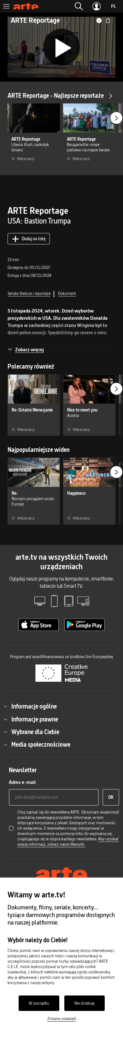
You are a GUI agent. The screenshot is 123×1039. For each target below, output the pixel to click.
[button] (79, 6)
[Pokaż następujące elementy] (116, 118)
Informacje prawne (34, 719)
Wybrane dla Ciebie (35, 732)
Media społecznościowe (40, 744)
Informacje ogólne (34, 706)
